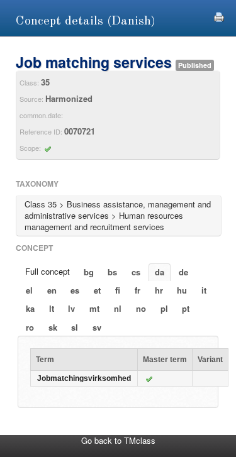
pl (164, 308)
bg (89, 272)
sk (52, 327)
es (74, 290)
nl (117, 308)
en (52, 290)
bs (112, 272)
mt (94, 308)
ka (30, 308)
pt (185, 308)
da (159, 272)
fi (117, 290)
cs (136, 272)
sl (74, 327)
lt (51, 308)
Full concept (47, 271)
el (29, 290)
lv (71, 308)
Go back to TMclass (118, 440)
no (141, 308)
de (183, 272)
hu (182, 290)
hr (159, 290)
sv (97, 327)
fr (137, 290)
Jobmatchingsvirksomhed (84, 378)
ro (30, 327)
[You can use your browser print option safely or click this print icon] (219, 15)
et (97, 290)
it (203, 290)
